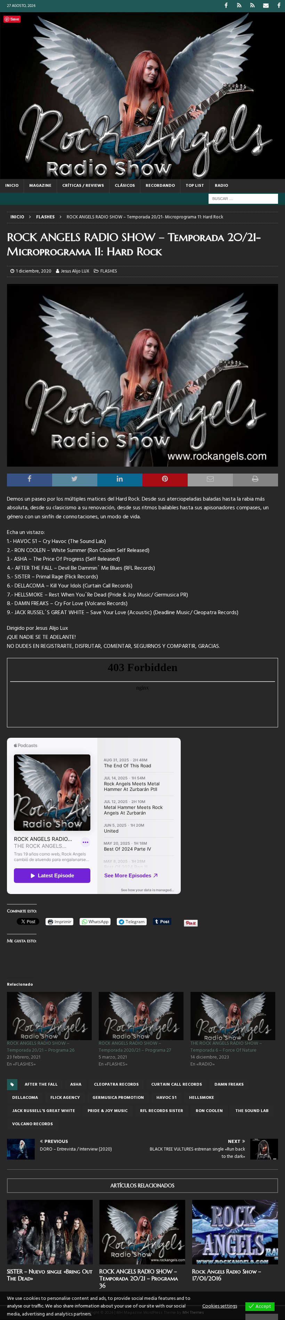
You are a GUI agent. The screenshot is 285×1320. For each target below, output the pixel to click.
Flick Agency (65, 1097)
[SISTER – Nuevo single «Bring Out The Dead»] (50, 1232)
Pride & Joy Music (108, 1111)
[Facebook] (226, 6)
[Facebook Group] (279, 6)
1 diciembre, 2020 (33, 271)
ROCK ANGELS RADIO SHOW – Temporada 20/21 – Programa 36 (138, 1278)
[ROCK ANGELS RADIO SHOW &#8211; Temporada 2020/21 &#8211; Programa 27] (141, 1016)
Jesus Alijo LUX (75, 271)
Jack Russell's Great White (43, 1111)
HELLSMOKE (201, 1097)
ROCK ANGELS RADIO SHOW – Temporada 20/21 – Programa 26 (40, 1046)
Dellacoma (25, 1097)
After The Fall (41, 1084)
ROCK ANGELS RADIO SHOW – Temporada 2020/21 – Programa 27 (135, 1046)
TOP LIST (195, 185)
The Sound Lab (252, 1111)
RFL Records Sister (161, 1111)
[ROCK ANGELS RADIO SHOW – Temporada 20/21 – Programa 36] (142, 1232)
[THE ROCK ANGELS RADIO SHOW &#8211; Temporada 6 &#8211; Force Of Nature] (232, 1016)
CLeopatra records (116, 1084)
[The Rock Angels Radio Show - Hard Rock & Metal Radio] (142, 175)
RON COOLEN (209, 1111)
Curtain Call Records (176, 1084)
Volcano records (32, 1124)
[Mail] (266, 6)
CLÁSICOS (125, 185)
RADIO (221, 185)
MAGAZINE (40, 185)
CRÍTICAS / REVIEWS (83, 185)
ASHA (75, 1084)
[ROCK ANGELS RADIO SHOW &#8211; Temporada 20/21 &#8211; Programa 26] (49, 1016)
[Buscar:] (243, 199)
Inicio (11, 185)
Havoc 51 (166, 1097)
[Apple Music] (252, 6)
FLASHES (108, 271)
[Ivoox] (239, 6)
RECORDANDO (160, 185)
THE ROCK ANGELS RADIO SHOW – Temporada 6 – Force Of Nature (226, 1046)
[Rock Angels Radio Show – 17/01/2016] (235, 1232)
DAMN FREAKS (229, 1084)
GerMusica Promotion (118, 1097)
